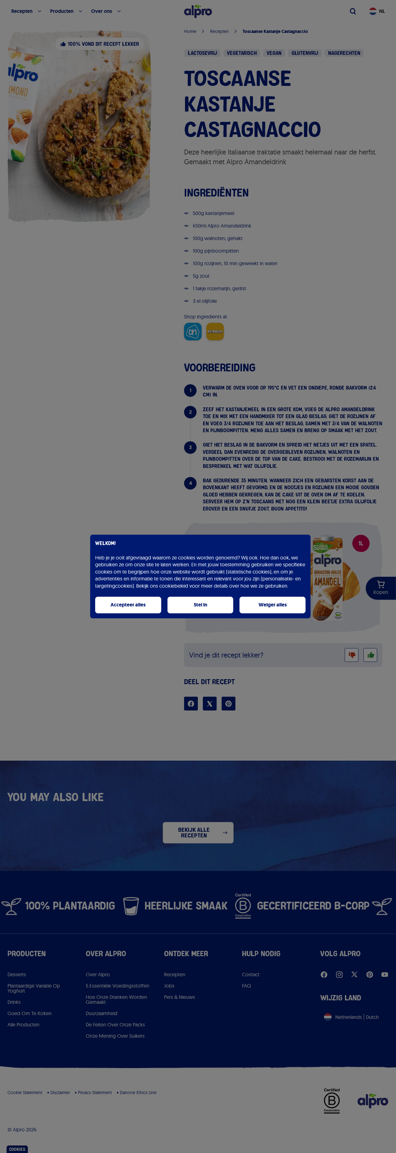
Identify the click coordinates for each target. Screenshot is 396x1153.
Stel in (200, 604)
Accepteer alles (128, 604)
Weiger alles (273, 604)
